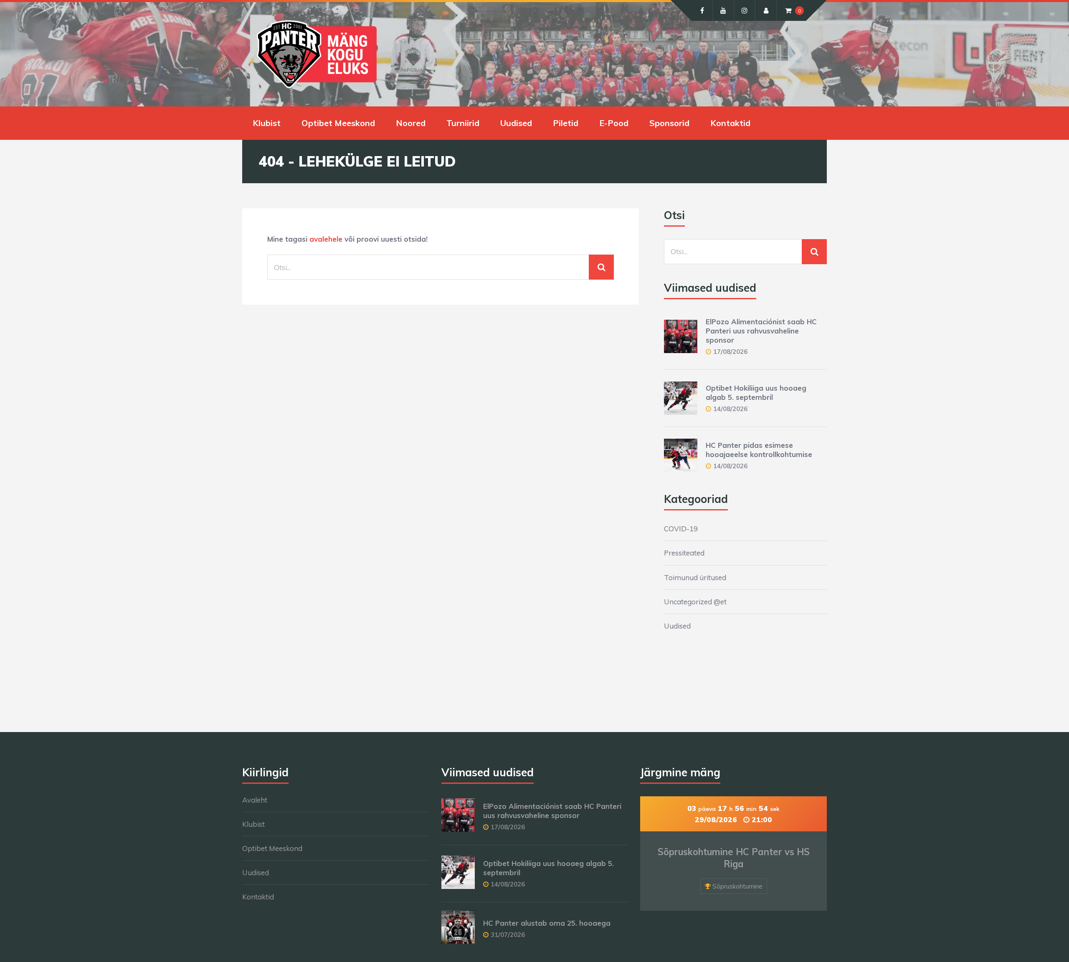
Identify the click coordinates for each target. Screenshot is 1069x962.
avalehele (325, 239)
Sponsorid (669, 123)
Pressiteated (684, 552)
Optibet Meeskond (338, 123)
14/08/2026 (730, 409)
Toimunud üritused (695, 577)
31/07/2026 (508, 935)
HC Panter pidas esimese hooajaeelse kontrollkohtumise (759, 450)
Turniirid (462, 123)
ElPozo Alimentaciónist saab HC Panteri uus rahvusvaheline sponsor (761, 330)
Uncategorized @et (695, 601)
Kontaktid (730, 123)
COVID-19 (681, 528)
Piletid (565, 123)
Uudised (516, 123)
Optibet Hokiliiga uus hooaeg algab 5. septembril (756, 392)
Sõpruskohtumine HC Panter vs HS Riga (734, 858)
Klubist (267, 123)
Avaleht (254, 799)
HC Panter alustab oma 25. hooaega (546, 923)
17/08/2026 (730, 352)
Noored (411, 123)
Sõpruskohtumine (737, 886)
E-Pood (613, 123)
